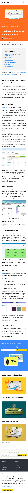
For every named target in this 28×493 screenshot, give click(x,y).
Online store (5, 26)
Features (16, 463)
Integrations (17, 469)
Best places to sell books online (9, 444)
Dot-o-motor (5, 189)
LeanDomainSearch (10, 62)
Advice (3, 442)
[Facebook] (4, 469)
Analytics (4, 395)
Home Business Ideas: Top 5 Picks (10, 421)
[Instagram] (2, 469)
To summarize (9, 66)
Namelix (7, 64)
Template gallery (18, 465)
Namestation (9, 57)
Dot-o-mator (9, 60)
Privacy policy (4, 467)
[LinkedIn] (5, 469)
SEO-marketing (18, 467)
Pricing (16, 470)
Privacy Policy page (7, 486)
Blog (3, 465)
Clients (3, 463)
